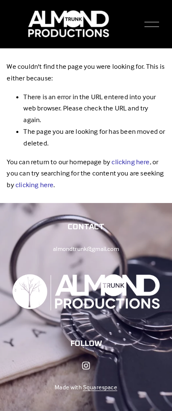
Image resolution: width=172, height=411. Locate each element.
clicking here (130, 162)
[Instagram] (86, 365)
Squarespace (100, 387)
